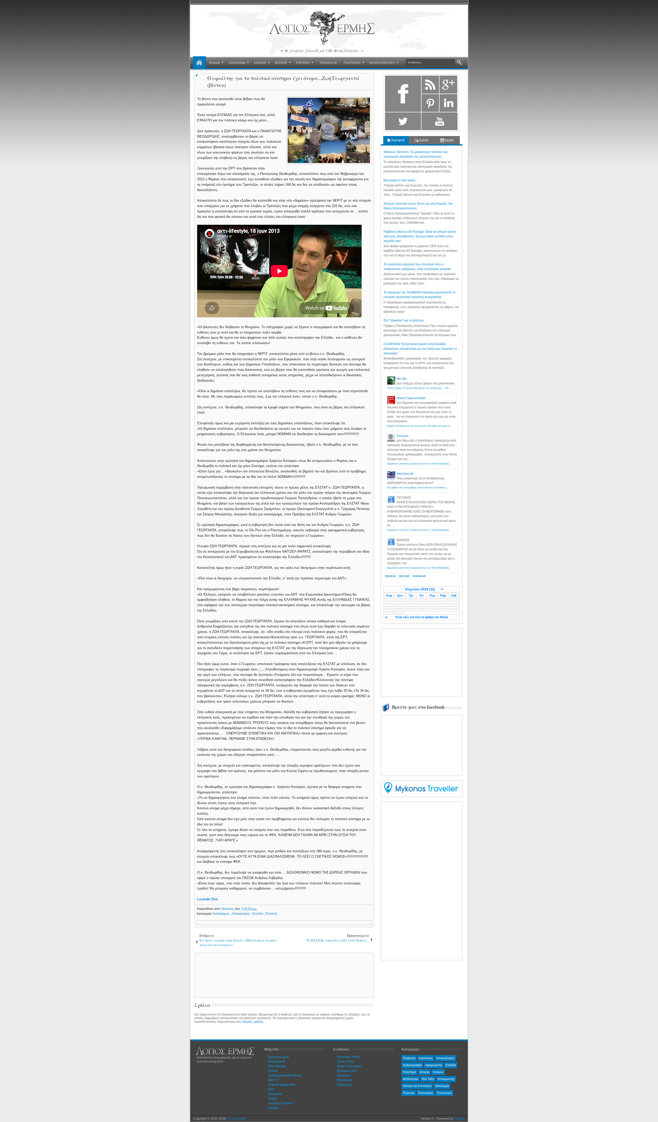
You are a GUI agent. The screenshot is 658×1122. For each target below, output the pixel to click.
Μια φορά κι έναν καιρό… (400, 180)
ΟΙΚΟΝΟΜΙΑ (237, 63)
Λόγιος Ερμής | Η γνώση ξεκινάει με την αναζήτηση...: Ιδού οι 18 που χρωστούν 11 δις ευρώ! (436, 388)
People (390, 576)
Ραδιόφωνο (345, 1080)
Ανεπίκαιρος (221, 913)
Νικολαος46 (405, 473)
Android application (281, 1085)
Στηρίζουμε (344, 1085)
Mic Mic (402, 379)
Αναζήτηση (459, 62)
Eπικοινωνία (276, 1061)
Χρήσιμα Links (347, 1071)
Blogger (459, 1118)
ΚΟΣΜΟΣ (260, 63)
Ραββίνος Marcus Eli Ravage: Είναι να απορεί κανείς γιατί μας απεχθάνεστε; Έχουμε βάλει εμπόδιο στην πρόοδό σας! (419, 236)
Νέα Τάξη (428, 1079)
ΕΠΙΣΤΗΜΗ (303, 63)
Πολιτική (271, 913)
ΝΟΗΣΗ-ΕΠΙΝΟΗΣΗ (382, 63)
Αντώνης (403, 436)
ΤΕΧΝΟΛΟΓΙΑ (328, 63)
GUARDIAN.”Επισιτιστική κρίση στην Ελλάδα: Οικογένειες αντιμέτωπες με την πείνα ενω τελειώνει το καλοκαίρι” (420, 348)
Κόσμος (438, 1072)
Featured (409, 1058)
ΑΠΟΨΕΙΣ (281, 63)
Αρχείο (449, 140)
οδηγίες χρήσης (252, 1022)
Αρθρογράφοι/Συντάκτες (285, 1075)
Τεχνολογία (444, 1093)
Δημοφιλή (398, 140)
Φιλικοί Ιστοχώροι (349, 1066)
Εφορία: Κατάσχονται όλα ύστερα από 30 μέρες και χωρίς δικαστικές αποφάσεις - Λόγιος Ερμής (437, 426)
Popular (419, 576)
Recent (404, 576)
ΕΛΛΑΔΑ (214, 63)
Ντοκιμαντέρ (446, 1079)
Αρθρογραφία (412, 1065)
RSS (271, 1089)
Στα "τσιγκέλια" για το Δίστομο (403, 320)
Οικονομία (442, 1086)
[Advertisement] (283, 975)
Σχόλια (423, 140)
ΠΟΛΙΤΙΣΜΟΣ (352, 63)
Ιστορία (424, 1072)
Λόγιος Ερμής (236, 1118)
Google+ (274, 1108)
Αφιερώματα (433, 1065)
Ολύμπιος (228, 909)
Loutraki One (207, 899)
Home (199, 62)
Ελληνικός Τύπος (348, 1057)
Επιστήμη (409, 1072)
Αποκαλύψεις (241, 913)
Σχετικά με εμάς (278, 1057)
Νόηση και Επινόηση (417, 1086)
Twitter (272, 1098)
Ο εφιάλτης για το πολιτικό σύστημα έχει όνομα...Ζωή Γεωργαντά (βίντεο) (283, 81)
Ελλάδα (258, 913)
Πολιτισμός (425, 1093)
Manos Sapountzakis (411, 398)
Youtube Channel (280, 1103)
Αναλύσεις (426, 1058)
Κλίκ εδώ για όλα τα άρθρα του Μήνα (422, 617)
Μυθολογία (410, 1079)
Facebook (275, 1094)
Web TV (273, 1080)
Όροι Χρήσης (277, 1066)
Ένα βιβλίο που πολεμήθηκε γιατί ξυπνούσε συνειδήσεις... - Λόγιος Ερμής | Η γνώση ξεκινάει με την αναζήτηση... (447, 487)
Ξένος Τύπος (345, 1061)
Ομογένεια (344, 1075)
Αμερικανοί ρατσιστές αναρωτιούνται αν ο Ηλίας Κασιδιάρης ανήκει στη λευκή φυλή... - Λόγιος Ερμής (440, 463)
